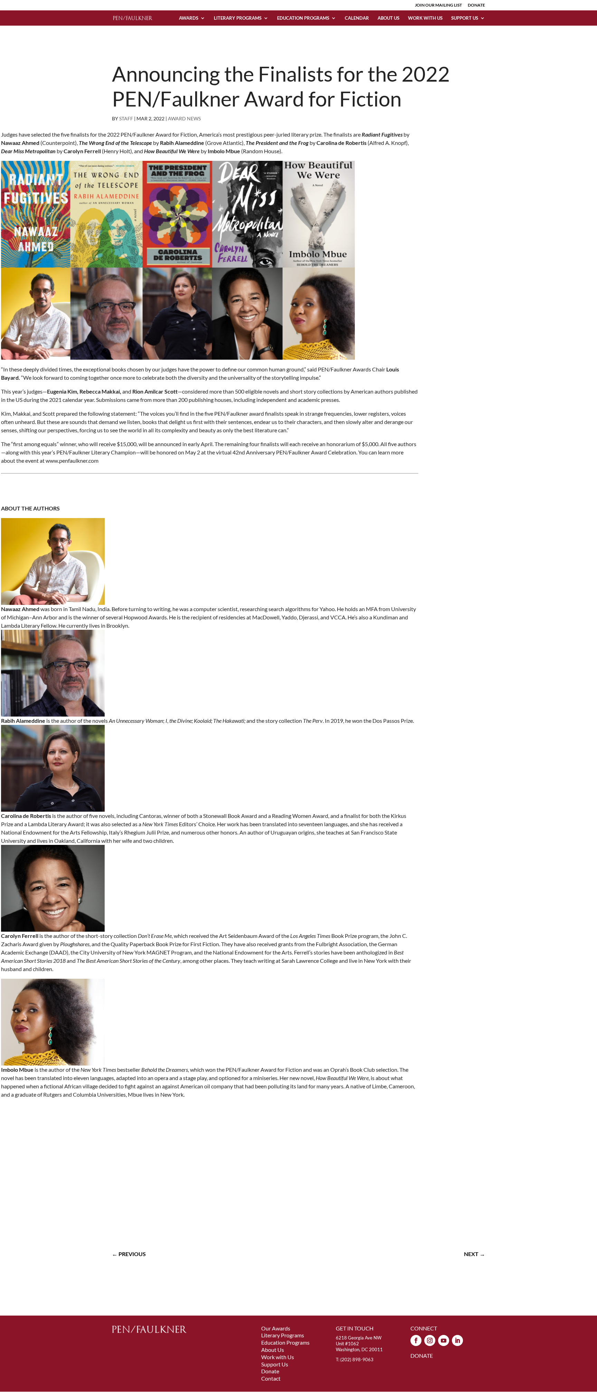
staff (126, 118)
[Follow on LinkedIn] (457, 1340)
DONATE (476, 5)
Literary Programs (238, 18)
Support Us (464, 18)
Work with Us (425, 18)
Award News (184, 118)
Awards (188, 18)
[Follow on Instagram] (429, 1340)
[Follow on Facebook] (415, 1340)
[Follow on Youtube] (443, 1340)
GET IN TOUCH (354, 1328)
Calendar (357, 18)
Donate (270, 1371)
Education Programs (303, 18)
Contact (271, 1378)
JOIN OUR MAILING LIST (438, 5)
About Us (388, 18)
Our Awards (275, 1328)
